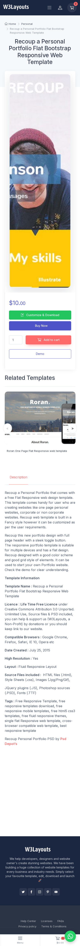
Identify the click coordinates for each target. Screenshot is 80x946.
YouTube (56, 892)
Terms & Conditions (53, 926)
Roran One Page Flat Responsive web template (37, 450)
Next (72, 428)
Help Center (28, 921)
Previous (7, 428)
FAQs (60, 921)
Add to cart (51, 340)
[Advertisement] (40, 791)
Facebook (31, 892)
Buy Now (41, 326)
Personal (27, 23)
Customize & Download (42, 315)
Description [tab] (18, 477)
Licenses (47, 921)
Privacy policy (27, 926)
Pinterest (47, 892)
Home (12, 23)
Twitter (23, 892)
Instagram (39, 892)
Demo (40, 354)
